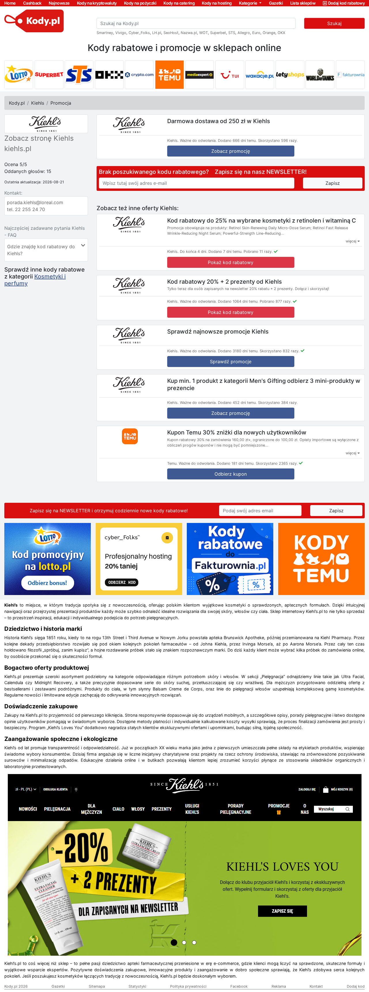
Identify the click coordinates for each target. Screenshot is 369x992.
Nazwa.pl (189, 33)
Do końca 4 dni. (193, 251)
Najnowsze (59, 3)
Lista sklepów (303, 3)
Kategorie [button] (248, 3)
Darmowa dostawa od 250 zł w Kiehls (218, 121)
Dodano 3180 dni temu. (238, 351)
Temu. (172, 463)
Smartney (105, 33)
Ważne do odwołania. (198, 140)
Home (10, 3)
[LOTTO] (18, 74)
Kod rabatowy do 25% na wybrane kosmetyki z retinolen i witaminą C (261, 220)
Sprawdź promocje (230, 361)
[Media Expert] (199, 74)
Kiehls (37, 103)
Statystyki (137, 986)
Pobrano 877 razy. (276, 301)
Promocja (60, 103)
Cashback (32, 3)
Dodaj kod (356, 986)
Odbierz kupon (230, 474)
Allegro (244, 33)
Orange (269, 33)
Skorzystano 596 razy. (278, 140)
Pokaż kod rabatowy (230, 262)
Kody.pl (17, 103)
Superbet (218, 33)
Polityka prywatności (188, 986)
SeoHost (170, 33)
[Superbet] (49, 74)
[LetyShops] (290, 74)
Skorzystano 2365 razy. (277, 463)
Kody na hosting (216, 3)
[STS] (79, 74)
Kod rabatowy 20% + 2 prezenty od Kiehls (224, 281)
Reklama (279, 986)
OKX (281, 33)
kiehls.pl (17, 148)
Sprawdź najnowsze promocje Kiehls (218, 331)
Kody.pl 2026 (16, 986)
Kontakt (316, 986)
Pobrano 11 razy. (258, 251)
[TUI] (229, 74)
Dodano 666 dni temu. (237, 140)
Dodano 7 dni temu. (225, 251)
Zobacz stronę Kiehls (39, 138)
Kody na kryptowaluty (97, 3)
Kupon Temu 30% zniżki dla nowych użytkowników (236, 432)
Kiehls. (173, 140)
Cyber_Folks (139, 33)
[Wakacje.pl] (259, 74)
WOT (203, 33)
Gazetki (276, 3)
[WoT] (320, 74)
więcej (351, 241)
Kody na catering (179, 3)
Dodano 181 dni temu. (236, 463)
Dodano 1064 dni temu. (238, 301)
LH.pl (156, 33)
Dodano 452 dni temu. (237, 402)
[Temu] (169, 74)
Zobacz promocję (230, 151)
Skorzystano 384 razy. (278, 402)
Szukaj (334, 23)
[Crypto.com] (139, 74)
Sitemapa (97, 986)
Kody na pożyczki (140, 3)
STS (231, 33)
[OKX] (109, 74)
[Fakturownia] (350, 74)
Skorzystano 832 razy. (280, 351)
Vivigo (120, 33)
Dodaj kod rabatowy (346, 3)
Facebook (239, 986)
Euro (256, 33)
